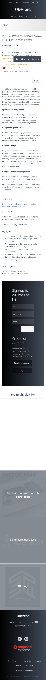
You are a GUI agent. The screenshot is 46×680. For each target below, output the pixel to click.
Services (25, 2)
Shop (10, 2)
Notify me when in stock (27, 59)
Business (34, 2)
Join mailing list (14, 622)
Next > (36, 81)
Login (22, 370)
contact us (12, 55)
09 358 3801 (28, 622)
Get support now (23, 626)
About (17, 2)
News (38, 661)
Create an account (22, 363)
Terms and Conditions (24, 670)
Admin (36, 676)
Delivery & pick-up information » (15, 71)
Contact (13, 16)
